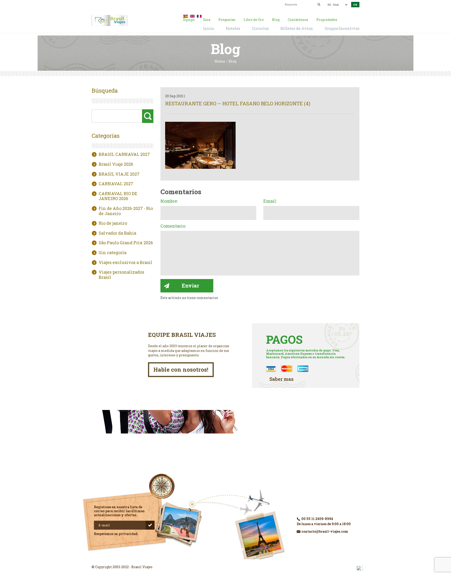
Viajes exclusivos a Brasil (125, 262)
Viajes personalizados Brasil (121, 275)
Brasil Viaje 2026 (116, 164)
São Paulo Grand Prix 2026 (126, 242)
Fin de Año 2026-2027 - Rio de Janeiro (126, 211)
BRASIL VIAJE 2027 (119, 174)
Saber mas (281, 379)
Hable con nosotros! (180, 369)
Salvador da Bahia (117, 233)
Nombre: (169, 201)
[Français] (199, 15)
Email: (270, 201)
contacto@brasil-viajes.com (219, 4)
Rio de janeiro (113, 223)
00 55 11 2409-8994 (128, 4)
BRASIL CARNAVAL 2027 (124, 154)
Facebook (225, 558)
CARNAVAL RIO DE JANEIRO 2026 (118, 196)
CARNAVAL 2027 (116, 183)
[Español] (185, 15)
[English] (192, 15)
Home (220, 61)
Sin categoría (112, 252)
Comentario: (173, 226)
